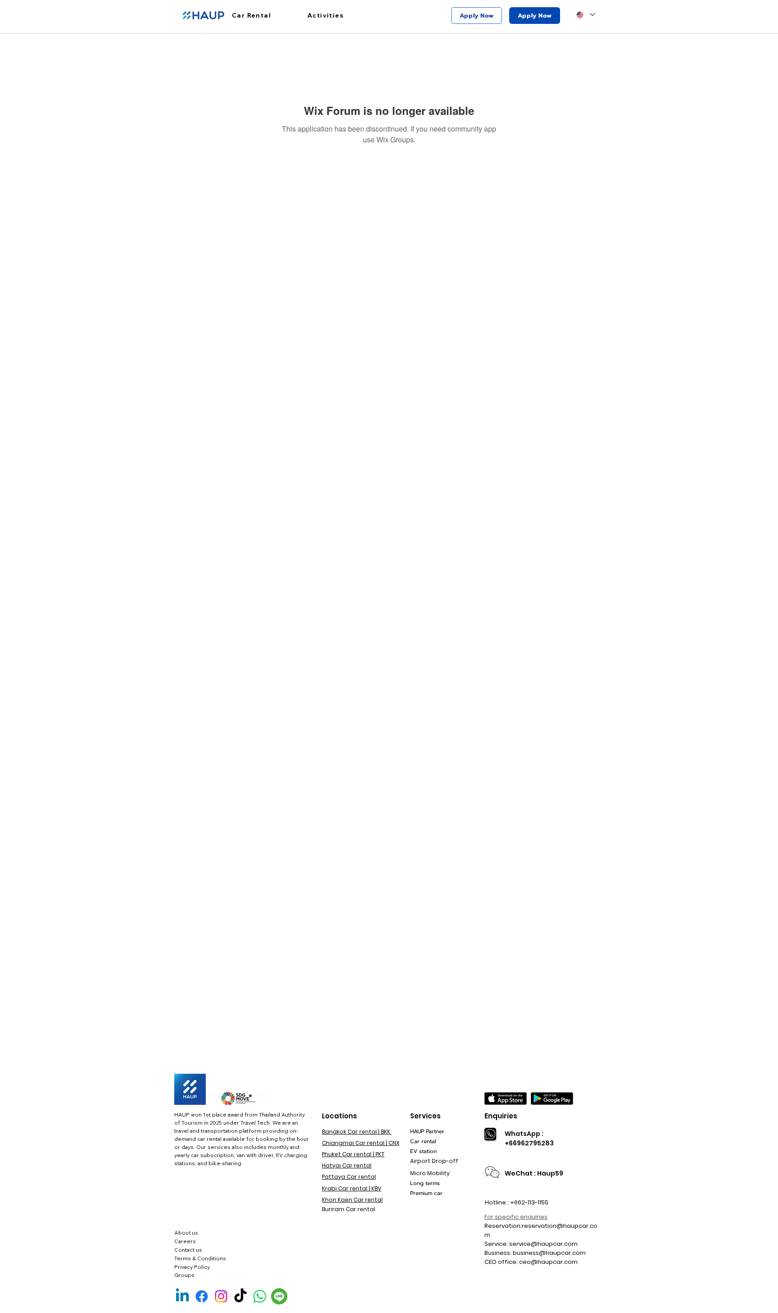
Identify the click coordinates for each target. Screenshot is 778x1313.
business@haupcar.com (549, 1253)
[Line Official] (279, 1296)
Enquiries (500, 1116)
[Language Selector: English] (585, 15)
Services (425, 1116)
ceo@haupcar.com (548, 1262)
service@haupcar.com (543, 1244)
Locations (339, 1116)
